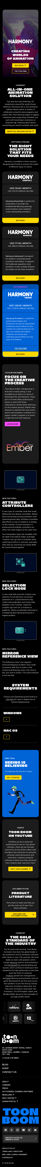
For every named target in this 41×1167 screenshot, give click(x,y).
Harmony (13, 962)
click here (10, 699)
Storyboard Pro (14, 965)
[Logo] (10, 1039)
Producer (9, 975)
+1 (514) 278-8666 (10, 1058)
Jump (8, 978)
